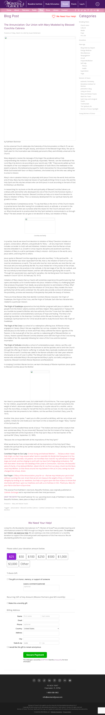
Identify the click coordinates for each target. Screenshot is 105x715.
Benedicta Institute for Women (88, 85)
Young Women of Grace (87, 113)
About (16, 10)
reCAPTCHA (44, 660)
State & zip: (18, 643)
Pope (82, 33)
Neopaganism (85, 55)
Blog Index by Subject (88, 48)
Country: (19, 628)
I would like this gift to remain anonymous (25, 647)
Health (84, 68)
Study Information (52, 4)
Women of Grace (84, 78)
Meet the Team (86, 96)
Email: (20, 620)
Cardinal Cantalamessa (46, 508)
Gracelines (82, 40)
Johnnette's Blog (86, 89)
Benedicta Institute (35, 4)
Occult (83, 58)
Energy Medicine (86, 50)
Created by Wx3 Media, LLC (42, 712)
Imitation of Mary (61, 508)
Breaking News (84, 22)
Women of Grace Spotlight (89, 109)
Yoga (82, 73)
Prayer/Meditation (87, 61)
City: (20, 639)
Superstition (84, 71)
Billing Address (13, 610)
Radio (34, 10)
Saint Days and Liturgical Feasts (89, 100)
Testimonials (85, 104)
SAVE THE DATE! (10, 497)
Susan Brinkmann (35, 33)
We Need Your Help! (66, 16)
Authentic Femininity (87, 81)
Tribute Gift (12, 573)
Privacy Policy (67, 712)
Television (25, 10)
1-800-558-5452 (53, 692)
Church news (85, 25)
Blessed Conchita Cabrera (29, 508)
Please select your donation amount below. (26, 548)
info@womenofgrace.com (52, 697)
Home (9, 10)
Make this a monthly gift (18, 603)
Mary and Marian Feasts (20, 504)
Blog (41, 10)
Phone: (19, 624)
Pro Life (83, 36)
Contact (65, 10)
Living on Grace (86, 91)
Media (83, 30)
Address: (19, 633)
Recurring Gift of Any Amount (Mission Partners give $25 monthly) (36, 597)
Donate (65, 4)
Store (48, 10)
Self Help (83, 63)
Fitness (84, 66)
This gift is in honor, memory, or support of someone (29, 579)
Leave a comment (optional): (34, 584)
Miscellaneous (85, 53)
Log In (82, 4)
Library (55, 10)
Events (73, 4)
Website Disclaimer (56, 712)
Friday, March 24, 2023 (19, 33)
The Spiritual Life (86, 106)
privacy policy (58, 660)
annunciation (15, 508)
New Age (82, 44)
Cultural (83, 28)
